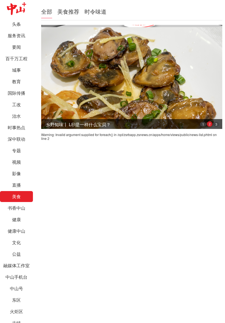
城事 (16, 70)
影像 (16, 173)
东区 (16, 300)
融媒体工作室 (16, 265)
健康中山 (16, 231)
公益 (16, 254)
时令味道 (95, 11)
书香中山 (16, 208)
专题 (16, 150)
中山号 (16, 288)
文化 (16, 242)
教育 (16, 81)
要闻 (16, 47)
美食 (16, 196)
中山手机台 (16, 277)
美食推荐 (68, 11)
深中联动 (16, 139)
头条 (16, 24)
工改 (16, 104)
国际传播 (16, 93)
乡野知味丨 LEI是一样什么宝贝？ (78, 124)
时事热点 (16, 127)
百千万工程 (16, 58)
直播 (16, 185)
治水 (16, 116)
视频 (16, 162)
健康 (16, 219)
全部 (46, 11)
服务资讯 (16, 35)
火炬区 (16, 311)
